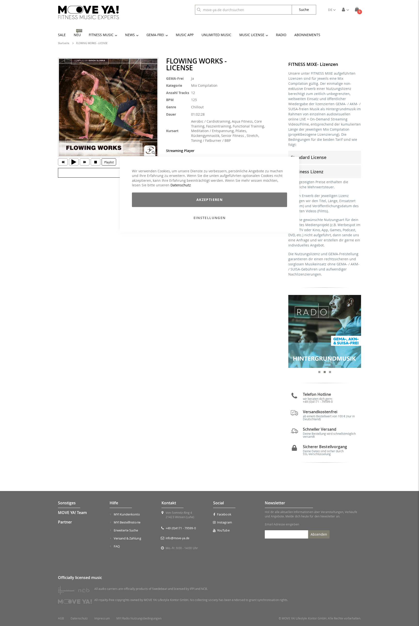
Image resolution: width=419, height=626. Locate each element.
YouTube (223, 530)
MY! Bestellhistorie (127, 522)
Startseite (63, 43)
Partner (65, 522)
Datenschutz (180, 185)
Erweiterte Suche (126, 530)
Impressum (102, 618)
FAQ (117, 546)
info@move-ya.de (177, 538)
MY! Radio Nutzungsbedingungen (138, 618)
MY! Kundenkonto (127, 514)
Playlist (109, 162)
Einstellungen (209, 217)
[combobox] (243, 10)
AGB (61, 618)
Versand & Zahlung (127, 538)
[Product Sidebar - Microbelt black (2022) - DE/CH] (324, 331)
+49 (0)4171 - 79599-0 (318, 402)
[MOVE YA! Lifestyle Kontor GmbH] (88, 12)
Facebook (224, 514)
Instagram (224, 522)
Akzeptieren (209, 199)
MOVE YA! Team (72, 512)
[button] (332, 10)
